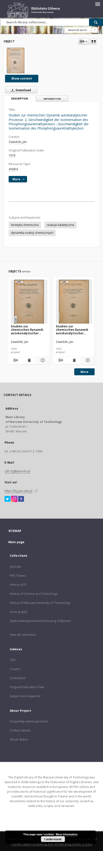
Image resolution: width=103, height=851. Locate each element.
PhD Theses (18, 576)
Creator (15, 669)
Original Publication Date (27, 687)
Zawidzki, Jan (18, 142)
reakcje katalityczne (60, 225)
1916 (12, 155)
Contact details (20, 730)
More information (67, 834)
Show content (21, 78)
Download (23, 90)
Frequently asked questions (29, 721)
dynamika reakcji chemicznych (32, 233)
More (84, 372)
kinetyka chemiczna (25, 225)
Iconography (18, 612)
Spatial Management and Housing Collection (40, 621)
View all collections (23, 635)
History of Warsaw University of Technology (40, 603)
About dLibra (19, 739)
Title (13, 660)
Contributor (18, 678)
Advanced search (77, 30)
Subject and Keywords (25, 696)
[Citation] (93, 41)
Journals (15, 567)
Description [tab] (19, 98)
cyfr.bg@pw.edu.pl (17, 471)
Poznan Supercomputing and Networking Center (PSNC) (51, 844)
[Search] (96, 22)
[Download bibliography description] (15, 360)
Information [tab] (52, 98)
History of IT (18, 585)
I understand (52, 839)
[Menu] (97, 4)
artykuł (13, 169)
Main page (16, 542)
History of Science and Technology (33, 594)
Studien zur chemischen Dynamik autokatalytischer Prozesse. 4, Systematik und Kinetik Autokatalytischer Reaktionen (29, 329)
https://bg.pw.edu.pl (18, 491)
